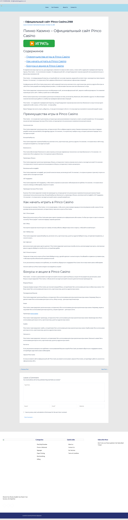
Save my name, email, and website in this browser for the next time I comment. (46, 412)
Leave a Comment (28, 25)
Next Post (104, 369)
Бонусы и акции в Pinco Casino (45, 65)
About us (65, 7)
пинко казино (34, 313)
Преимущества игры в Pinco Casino (48, 56)
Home (47, 7)
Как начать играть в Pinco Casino (46, 61)
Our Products (55, 7)
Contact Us (73, 7)
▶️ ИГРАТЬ (39, 43)
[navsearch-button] (116, 8)
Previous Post (24, 369)
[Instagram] (123, 2)
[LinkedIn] (126, 2)
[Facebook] (120, 2)
